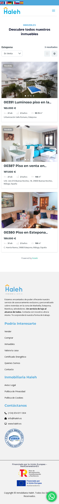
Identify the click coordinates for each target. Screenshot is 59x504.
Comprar (9, 337)
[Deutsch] (10, 2)
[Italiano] (14, 2)
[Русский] (18, 2)
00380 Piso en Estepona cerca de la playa (25, 234)
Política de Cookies (14, 397)
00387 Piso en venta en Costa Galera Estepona (24, 168)
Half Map (54, 54)
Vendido (8, 66)
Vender (8, 331)
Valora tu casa (11, 350)
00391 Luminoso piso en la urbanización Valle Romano (27, 104)
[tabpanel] (29, 80)
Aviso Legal (10, 385)
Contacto (9, 369)
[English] (2, 2)
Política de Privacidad (15, 391)
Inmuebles (10, 344)
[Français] (6, 2)
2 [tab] (28, 95)
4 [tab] (33, 95)
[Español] (22, 2)
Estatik (35, 258)
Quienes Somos (12, 363)
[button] (53, 10)
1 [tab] (25, 95)
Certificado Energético (15, 356)
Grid (47, 54)
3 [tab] (30, 95)
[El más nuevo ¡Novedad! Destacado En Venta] (12, 53)
